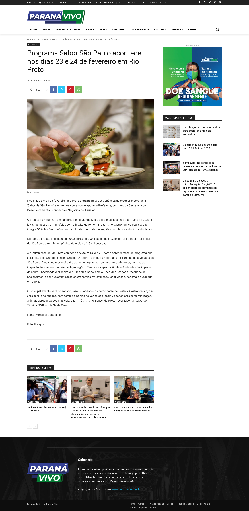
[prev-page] (29, 426)
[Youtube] (220, 3)
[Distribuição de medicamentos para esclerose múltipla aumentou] (171, 131)
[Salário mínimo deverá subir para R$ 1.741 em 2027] (47, 389)
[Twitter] (210, 3)
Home (30, 39)
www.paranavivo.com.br (126, 489)
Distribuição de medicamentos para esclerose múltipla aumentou (201, 131)
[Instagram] (205, 3)
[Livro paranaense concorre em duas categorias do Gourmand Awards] (134, 389)
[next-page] (35, 426)
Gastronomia (43, 39)
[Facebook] (199, 3)
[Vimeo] (215, 3)
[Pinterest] (70, 89)
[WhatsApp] (78, 89)
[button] (217, 29)
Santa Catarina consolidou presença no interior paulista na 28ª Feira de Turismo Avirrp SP (202, 166)
